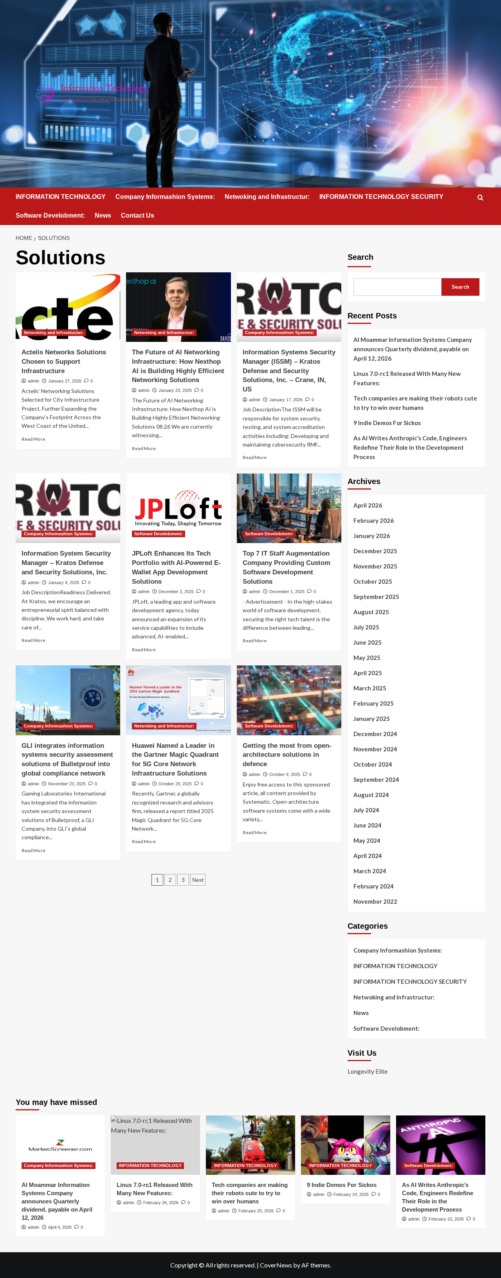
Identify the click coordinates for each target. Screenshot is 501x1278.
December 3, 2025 (176, 591)
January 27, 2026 (64, 381)
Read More (33, 439)
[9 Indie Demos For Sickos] (345, 1145)
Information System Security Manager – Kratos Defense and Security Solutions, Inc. (66, 563)
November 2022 (375, 901)
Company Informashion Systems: (165, 196)
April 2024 (367, 855)
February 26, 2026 (160, 1202)
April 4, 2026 (60, 1227)
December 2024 (375, 733)
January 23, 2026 (175, 390)
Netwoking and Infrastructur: (267, 196)
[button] (480, 197)
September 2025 (376, 596)
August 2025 (371, 611)
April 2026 (367, 505)
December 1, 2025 (287, 591)
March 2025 (369, 688)
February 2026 (373, 520)
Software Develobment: (50, 215)
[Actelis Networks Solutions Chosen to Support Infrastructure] (68, 307)
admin (33, 381)
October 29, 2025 (175, 783)
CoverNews (276, 1265)
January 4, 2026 (63, 582)
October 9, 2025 (284, 774)
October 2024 (372, 764)
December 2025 (375, 550)
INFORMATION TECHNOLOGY (61, 196)
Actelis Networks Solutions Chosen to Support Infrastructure (64, 362)
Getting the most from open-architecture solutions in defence (287, 755)
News (103, 215)
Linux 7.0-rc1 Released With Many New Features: (407, 378)
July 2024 (366, 809)
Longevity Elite (367, 1071)
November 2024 (375, 749)
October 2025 (372, 581)
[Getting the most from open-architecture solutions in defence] (289, 700)
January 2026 (371, 535)
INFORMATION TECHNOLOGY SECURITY (381, 196)
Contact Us (137, 215)
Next (198, 880)
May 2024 (366, 840)
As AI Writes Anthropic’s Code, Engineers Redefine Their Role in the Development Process (410, 447)
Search (360, 257)
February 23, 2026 (446, 1219)
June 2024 (367, 825)
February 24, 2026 (351, 1194)
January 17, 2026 (286, 399)
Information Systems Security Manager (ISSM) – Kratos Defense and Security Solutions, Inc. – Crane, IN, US (289, 371)
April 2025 (367, 672)
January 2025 (371, 718)
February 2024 (373, 886)
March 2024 (369, 870)
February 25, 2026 (256, 1210)
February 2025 (373, 703)
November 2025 (375, 566)
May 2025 (366, 657)
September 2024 (376, 779)
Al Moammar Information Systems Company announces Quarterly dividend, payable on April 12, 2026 (412, 349)
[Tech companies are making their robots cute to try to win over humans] (250, 1145)
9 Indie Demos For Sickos (387, 422)
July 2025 (366, 627)
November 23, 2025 (67, 783)
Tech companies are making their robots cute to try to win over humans (415, 403)
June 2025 (367, 642)
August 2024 (371, 794)
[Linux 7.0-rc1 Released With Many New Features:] (155, 1145)
